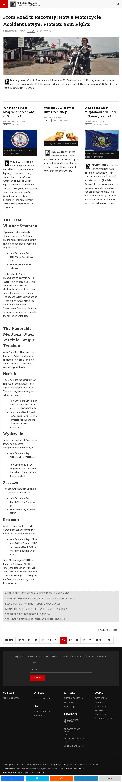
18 (77, 640)
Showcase (69, 703)
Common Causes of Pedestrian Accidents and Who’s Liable (40, 598)
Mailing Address (11, 698)
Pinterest (99, 710)
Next (99, 640)
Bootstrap (7, 769)
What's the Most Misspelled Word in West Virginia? (36, 608)
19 (83, 640)
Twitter (99, 702)
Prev (20, 640)
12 (36, 640)
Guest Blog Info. (72, 698)
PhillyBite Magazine (64, 764)
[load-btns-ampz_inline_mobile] (110, 778)
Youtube (99, 715)
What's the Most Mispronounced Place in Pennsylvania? (101, 112)
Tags (36, 698)
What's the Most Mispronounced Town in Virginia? (19, 112)
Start (9, 640)
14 (49, 640)
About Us (38, 716)
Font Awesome (9, 773)
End (109, 640)
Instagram (100, 719)
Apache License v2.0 (75, 769)
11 (29, 640)
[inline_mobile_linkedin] (86, 778)
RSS (112, 719)
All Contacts (40, 711)
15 (56, 640)
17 (70, 640)
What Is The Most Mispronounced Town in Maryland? (37, 593)
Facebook (99, 698)
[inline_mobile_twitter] (37, 778)
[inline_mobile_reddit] (61, 778)
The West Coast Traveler (72, 730)
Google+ (99, 706)
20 (90, 640)
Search (46, 698)
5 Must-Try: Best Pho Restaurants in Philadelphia (35, 619)
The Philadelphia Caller (76, 739)
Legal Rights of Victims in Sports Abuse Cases (33, 603)
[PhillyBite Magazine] (25, 4)
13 (42, 640)
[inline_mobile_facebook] (12, 778)
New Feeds (69, 707)
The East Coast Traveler (71, 721)
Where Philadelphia (74, 746)
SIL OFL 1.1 (39, 773)
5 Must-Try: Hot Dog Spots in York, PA (27, 614)
